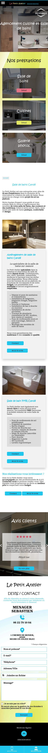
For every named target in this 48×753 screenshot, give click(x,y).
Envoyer (24, 715)
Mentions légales (24, 728)
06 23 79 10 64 (17, 351)
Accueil (6, 178)
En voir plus (24, 569)
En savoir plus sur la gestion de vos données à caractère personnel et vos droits (22, 707)
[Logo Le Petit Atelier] (24, 4)
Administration (24, 740)
